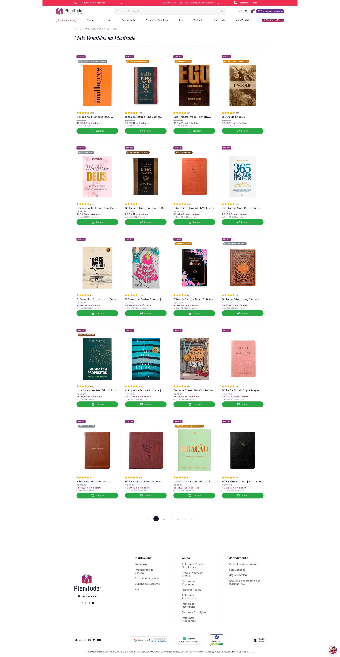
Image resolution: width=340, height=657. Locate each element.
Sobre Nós (141, 564)
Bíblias (90, 20)
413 (184, 518)
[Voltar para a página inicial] (69, 11)
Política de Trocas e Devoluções (193, 566)
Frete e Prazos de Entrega (192, 574)
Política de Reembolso (189, 605)
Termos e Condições (194, 612)
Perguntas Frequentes (189, 619)
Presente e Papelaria (156, 20)
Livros (108, 20)
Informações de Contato (144, 571)
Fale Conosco (237, 569)
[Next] (218, 2)
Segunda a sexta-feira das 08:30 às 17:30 (244, 582)
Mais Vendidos (243, 20)
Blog (137, 589)
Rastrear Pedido (248, 3)
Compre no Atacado (147, 578)
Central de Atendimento (243, 564)
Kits (180, 20)
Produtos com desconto (92, 3)
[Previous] (121, 2)
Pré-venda (219, 20)
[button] (90, 20)
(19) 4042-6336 (238, 575)
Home (77, 29)
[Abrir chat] (333, 650)
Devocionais (128, 20)
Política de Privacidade (189, 597)
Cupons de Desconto (147, 583)
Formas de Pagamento (189, 583)
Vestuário (198, 20)
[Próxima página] (192, 518)
